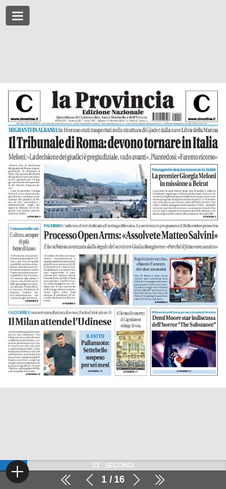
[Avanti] (136, 479)
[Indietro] (90, 479)
